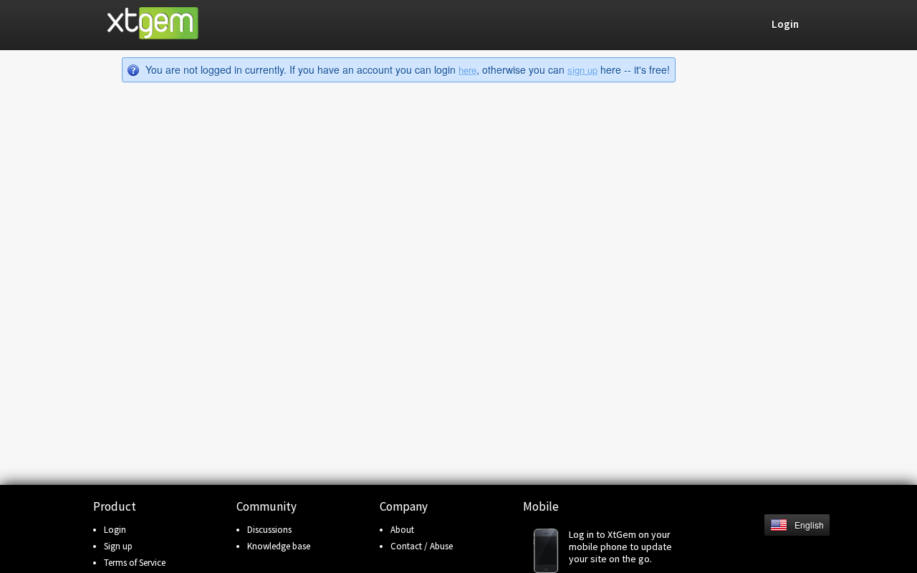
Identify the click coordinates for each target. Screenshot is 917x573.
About (402, 530)
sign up (582, 70)
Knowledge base (278, 546)
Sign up (118, 546)
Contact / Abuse (421, 546)
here (467, 70)
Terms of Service (134, 563)
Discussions (269, 530)
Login (115, 530)
